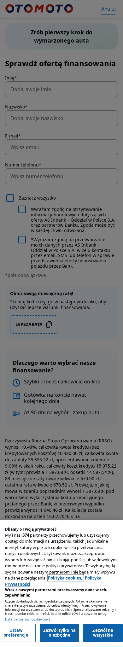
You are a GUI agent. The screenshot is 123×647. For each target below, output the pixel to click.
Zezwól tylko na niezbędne (59, 632)
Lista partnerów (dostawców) (27, 619)
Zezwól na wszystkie (102, 632)
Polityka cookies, (65, 578)
